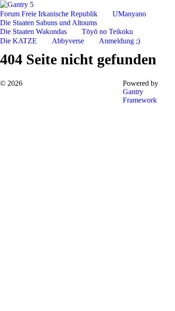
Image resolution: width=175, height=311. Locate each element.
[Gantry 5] (17, 4)
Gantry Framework (140, 96)
